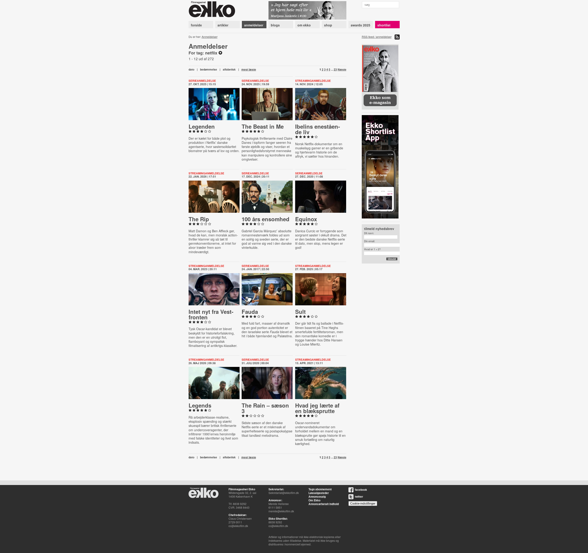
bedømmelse (208, 69)
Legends (200, 405)
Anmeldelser (210, 37)
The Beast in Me (263, 126)
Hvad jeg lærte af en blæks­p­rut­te (317, 408)
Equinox (306, 219)
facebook (361, 490)
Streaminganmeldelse (313, 80)
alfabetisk (229, 69)
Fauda (250, 311)
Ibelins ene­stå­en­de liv (317, 129)
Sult (300, 311)
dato (191, 69)
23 (335, 69)
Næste (342, 69)
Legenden (202, 126)
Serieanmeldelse (202, 80)
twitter (359, 496)
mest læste (248, 69)
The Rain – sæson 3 (265, 408)
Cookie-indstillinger (362, 503)
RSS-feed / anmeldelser (377, 37)
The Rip (199, 219)
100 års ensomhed (265, 219)
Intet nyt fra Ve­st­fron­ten (211, 314)
